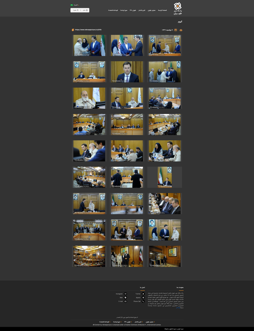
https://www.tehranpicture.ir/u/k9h (88, 30)
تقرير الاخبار (138, 322)
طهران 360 (127, 322)
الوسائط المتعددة (104, 322)
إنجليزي (87, 7)
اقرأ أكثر (178, 308)
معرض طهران (149, 322)
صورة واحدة (116, 322)
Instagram (119, 294)
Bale (121, 298)
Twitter (138, 294)
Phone (137, 301)
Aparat (138, 298)
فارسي (82, 7)
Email (121, 301)
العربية (76, 5)
